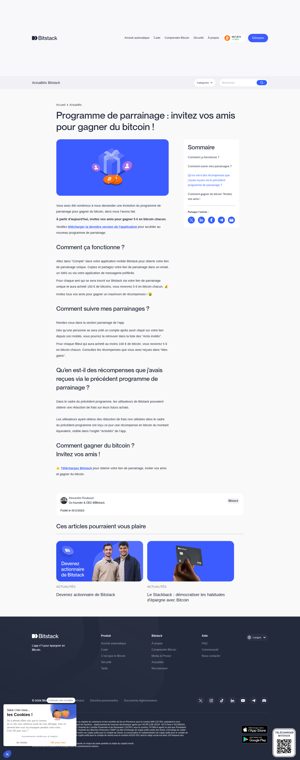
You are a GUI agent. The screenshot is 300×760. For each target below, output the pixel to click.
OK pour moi (58, 742)
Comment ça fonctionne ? (203, 157)
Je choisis (21, 742)
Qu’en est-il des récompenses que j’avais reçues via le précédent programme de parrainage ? (209, 180)
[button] (7, 754)
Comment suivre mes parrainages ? (210, 166)
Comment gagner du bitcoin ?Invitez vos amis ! (210, 196)
